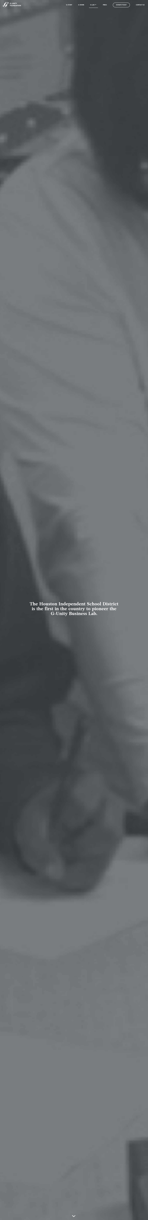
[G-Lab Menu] (95, 5)
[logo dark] (12, 5)
